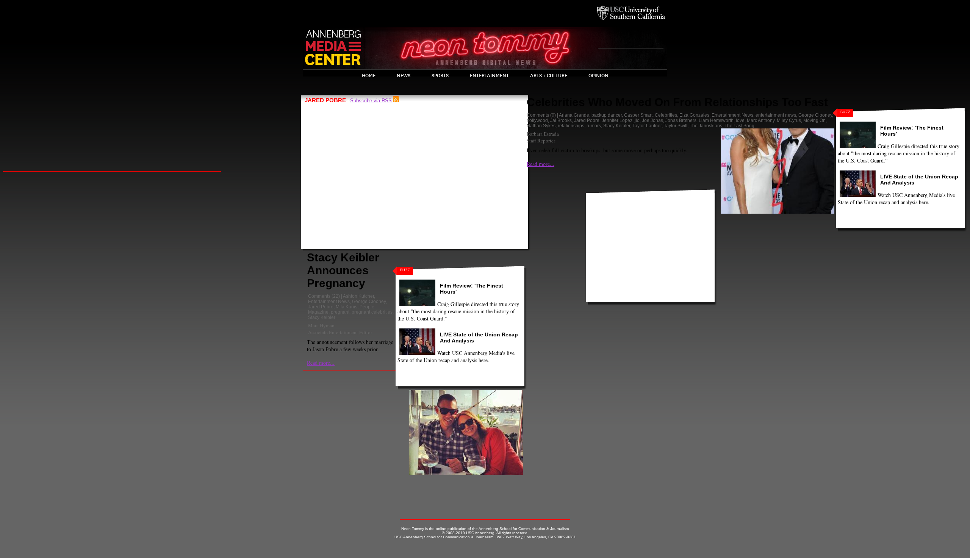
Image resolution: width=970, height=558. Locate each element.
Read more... (321, 362)
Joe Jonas (652, 120)
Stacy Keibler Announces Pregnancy (343, 270)
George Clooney (369, 301)
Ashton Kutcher (358, 296)
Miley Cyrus (789, 120)
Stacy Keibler (321, 317)
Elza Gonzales (694, 115)
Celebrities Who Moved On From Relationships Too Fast (677, 102)
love (740, 120)
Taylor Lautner (647, 125)
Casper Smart (638, 115)
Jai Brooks (561, 120)
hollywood (537, 120)
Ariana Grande (574, 115)
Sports (440, 76)
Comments (319, 296)
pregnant (340, 312)
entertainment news (776, 115)
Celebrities (666, 115)
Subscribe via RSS (371, 100)
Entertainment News (329, 301)
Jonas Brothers (680, 120)
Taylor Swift (675, 125)
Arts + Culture (548, 76)
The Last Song (739, 125)
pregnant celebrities (372, 312)
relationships (571, 125)
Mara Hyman (321, 325)
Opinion (598, 76)
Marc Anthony (760, 120)
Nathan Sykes (541, 125)
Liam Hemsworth (716, 120)
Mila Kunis (346, 306)
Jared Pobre (320, 306)
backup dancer (606, 115)
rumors (594, 125)
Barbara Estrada (543, 133)
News (403, 76)
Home (368, 76)
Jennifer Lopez (617, 120)
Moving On (814, 120)
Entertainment (489, 76)
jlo (637, 120)
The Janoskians (706, 125)
